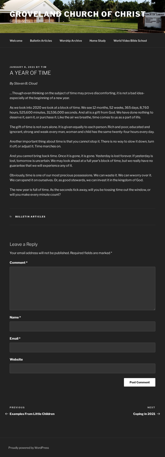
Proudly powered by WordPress (28, 447)
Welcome (16, 40)
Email (15, 338)
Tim (44, 67)
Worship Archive (71, 40)
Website (16, 359)
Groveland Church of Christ (78, 14)
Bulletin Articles (41, 40)
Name (15, 317)
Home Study (98, 40)
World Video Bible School (130, 40)
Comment (19, 263)
